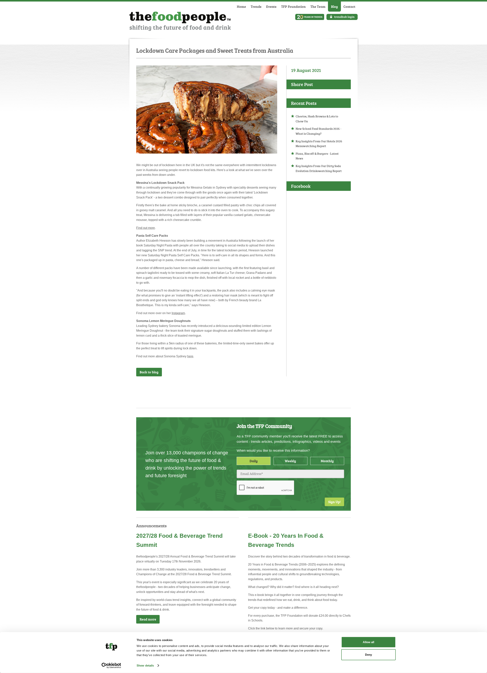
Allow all (368, 642)
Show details (145, 665)
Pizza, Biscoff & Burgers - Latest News (317, 156)
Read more (148, 619)
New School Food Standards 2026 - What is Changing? (318, 131)
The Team (317, 6)
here (190, 356)
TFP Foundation (293, 6)
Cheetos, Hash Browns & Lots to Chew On (317, 118)
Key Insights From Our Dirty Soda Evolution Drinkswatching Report (319, 168)
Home (241, 6)
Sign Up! (334, 501)
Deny (368, 654)
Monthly (327, 461)
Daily (254, 461)
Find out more (145, 227)
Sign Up (267, 386)
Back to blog (149, 372)
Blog (334, 6)
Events (271, 6)
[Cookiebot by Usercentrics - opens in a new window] (111, 665)
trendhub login (344, 17)
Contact (349, 6)
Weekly (290, 461)
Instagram (178, 313)
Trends (256, 6)
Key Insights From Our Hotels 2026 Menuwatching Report (319, 143)
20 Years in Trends (309, 17)
